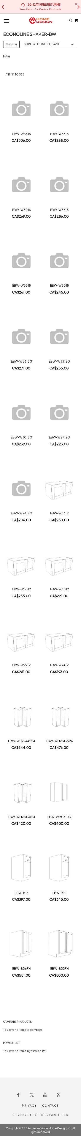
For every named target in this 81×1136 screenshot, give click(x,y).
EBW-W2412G (21, 513)
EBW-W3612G (21, 361)
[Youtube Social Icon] (45, 1094)
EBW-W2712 (21, 665)
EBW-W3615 (59, 210)
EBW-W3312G (59, 361)
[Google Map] (58, 1094)
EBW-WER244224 (21, 741)
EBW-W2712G (59, 437)
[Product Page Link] (21, 109)
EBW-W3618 (21, 134)
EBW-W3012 (59, 589)
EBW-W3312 (21, 589)
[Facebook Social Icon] (18, 1094)
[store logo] (41, 20)
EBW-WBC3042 (59, 817)
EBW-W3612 (59, 513)
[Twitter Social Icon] (31, 1094)
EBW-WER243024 (21, 817)
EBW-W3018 (21, 210)
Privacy (29, 1105)
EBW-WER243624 (59, 741)
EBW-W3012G (21, 437)
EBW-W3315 (21, 285)
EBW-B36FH (21, 968)
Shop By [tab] (11, 44)
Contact (50, 1105)
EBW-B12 (59, 893)
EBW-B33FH (59, 968)
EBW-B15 (22, 893)
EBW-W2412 (59, 665)
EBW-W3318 (59, 134)
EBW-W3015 (59, 285)
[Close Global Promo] (76, 4)
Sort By (29, 44)
